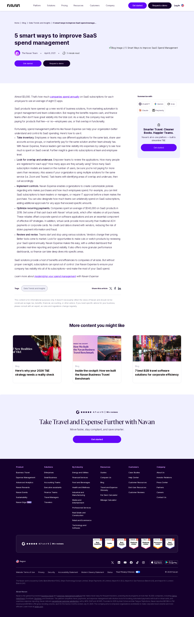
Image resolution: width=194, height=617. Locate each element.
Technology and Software (79, 526)
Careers (160, 492)
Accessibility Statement (68, 572)
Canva (174, 596)
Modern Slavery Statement (92, 572)
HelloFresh (20, 598)
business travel (47, 596)
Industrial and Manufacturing (78, 493)
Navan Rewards (23, 487)
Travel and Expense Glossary (108, 488)
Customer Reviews (137, 492)
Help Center (134, 477)
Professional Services (81, 508)
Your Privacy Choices (125, 572)
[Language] (182, 5)
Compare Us (105, 477)
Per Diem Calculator (108, 495)
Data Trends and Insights (39, 23)
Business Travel (23, 472)
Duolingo (38, 598)
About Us (160, 472)
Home (16, 23)
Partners (160, 487)
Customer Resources (138, 482)
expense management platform (69, 596)
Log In (177, 5)
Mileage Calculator (108, 500)
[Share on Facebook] (115, 288)
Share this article (99, 288)
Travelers (48, 502)
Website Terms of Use (25, 572)
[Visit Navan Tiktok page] (137, 562)
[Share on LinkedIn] (119, 288)
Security (51, 572)
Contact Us (161, 497)
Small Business (50, 477)
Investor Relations (164, 477)
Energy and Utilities (80, 472)
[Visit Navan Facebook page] (131, 562)
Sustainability (21, 497)
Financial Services (80, 477)
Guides (103, 472)
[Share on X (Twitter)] (110, 288)
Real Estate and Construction (78, 513)
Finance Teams (50, 492)
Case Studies (134, 472)
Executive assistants (52, 487)
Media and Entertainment (78, 501)
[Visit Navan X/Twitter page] (112, 563)
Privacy (41, 572)
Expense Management (25, 477)
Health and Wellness (81, 487)
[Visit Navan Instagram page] (143, 562)
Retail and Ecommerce (81, 520)
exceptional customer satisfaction (65, 601)
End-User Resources (137, 487)
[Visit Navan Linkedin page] (119, 562)
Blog (24, 23)
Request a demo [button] (159, 5)
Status (110, 572)
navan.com (39, 607)
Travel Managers (51, 497)
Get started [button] (137, 5)
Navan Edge (23, 502)
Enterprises (49, 472)
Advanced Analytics (24, 482)
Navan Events (22, 492)
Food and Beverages (81, 482)
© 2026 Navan (171, 572)
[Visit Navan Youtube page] (125, 562)
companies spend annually (64, 96)
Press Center (162, 482)
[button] (159, 147)
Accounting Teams (52, 482)
